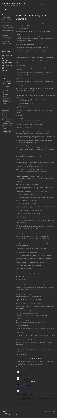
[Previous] (32, 358)
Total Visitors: (7, 98)
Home (4, 411)
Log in (4, 78)
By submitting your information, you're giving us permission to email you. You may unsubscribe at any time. (7, 124)
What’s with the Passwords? (10, 414)
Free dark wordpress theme (49, 411)
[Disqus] (35, 388)
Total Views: (6, 94)
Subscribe (7, 131)
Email (5, 115)
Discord (5, 413)
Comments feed (7, 81)
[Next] (39, 358)
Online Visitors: (7, 90)
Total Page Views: (8, 101)
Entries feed (6, 80)
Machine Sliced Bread (14, 3)
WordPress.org (7, 83)
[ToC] (36, 358)
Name (5, 110)
